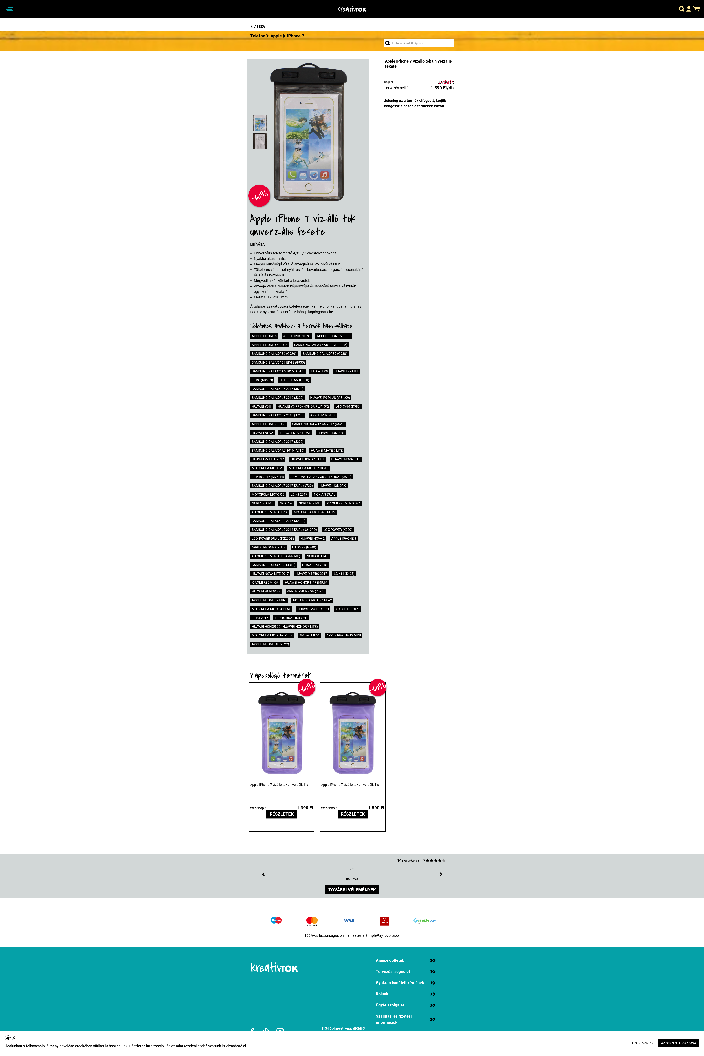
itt (223, 1046)
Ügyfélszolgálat (390, 1005)
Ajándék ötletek (390, 960)
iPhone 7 (295, 36)
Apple (276, 36)
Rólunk (382, 994)
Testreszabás (642, 1043)
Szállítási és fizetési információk (394, 1019)
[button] (681, 9)
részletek (282, 814)
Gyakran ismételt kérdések (400, 982)
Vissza (259, 26)
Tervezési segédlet (393, 971)
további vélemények (352, 889)
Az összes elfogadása (678, 1043)
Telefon (257, 36)
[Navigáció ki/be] (10, 9)
